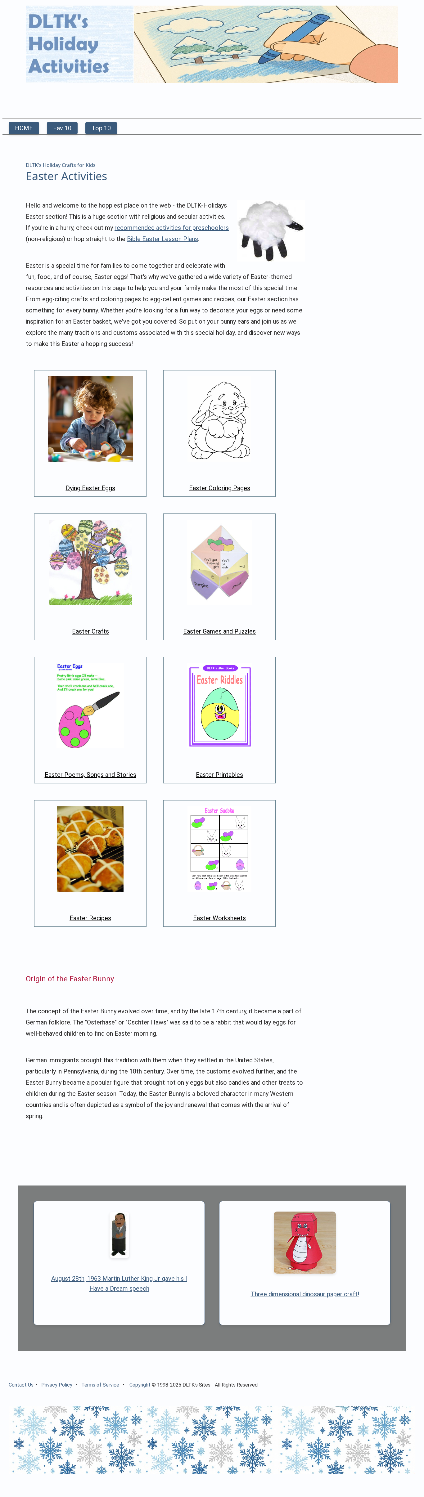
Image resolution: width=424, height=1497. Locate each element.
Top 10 (101, 128)
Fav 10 (62, 128)
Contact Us (21, 1385)
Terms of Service (100, 1385)
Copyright (140, 1385)
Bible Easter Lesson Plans (162, 239)
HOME (24, 128)
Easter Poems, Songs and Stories (90, 774)
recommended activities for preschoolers (172, 227)
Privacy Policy (56, 1385)
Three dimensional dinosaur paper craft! (305, 1294)
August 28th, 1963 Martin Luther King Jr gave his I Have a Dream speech (119, 1283)
